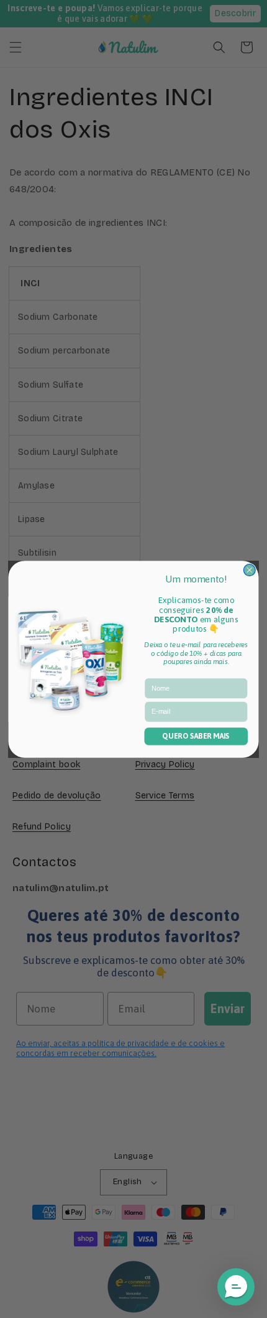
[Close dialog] (249, 570)
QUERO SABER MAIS (196, 736)
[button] (236, 1287)
